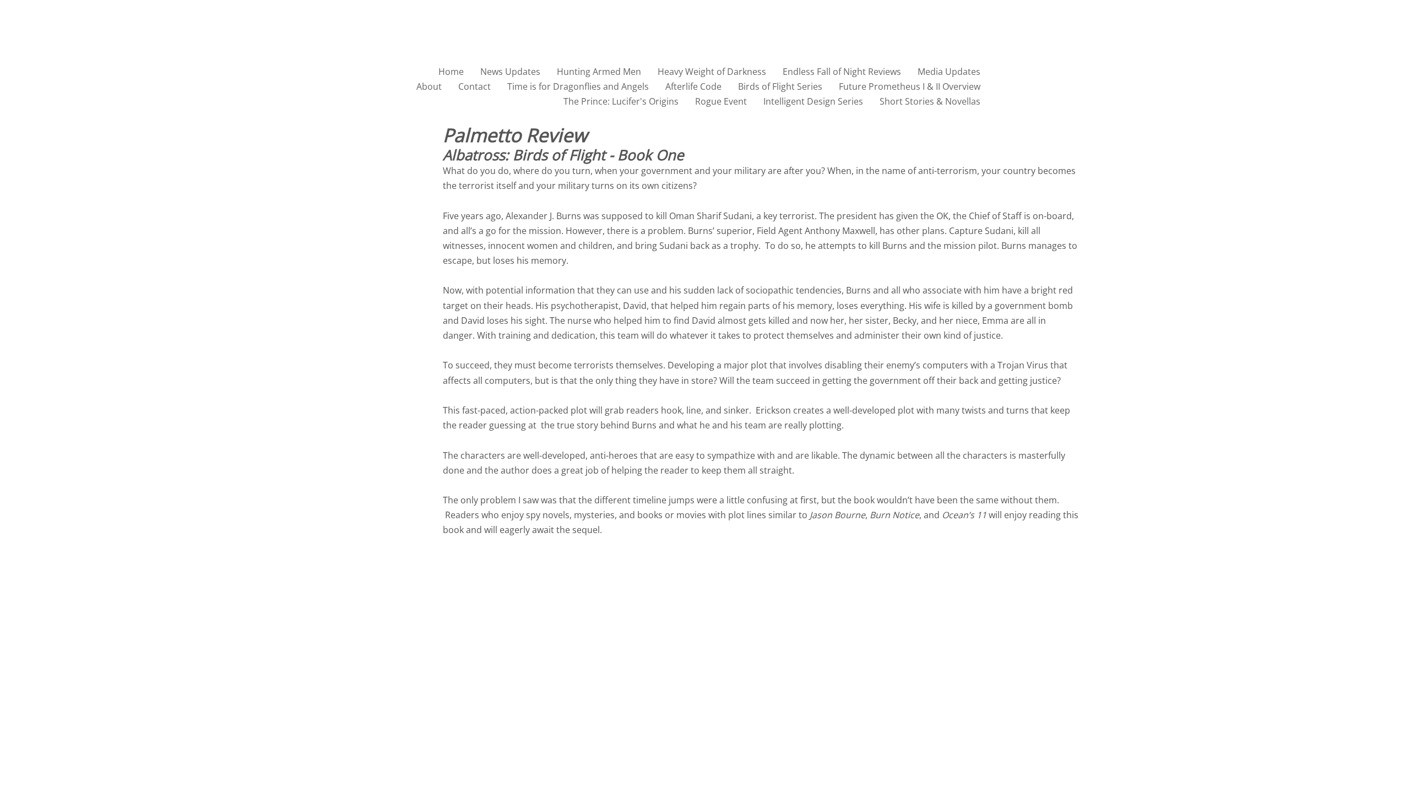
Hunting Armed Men (599, 72)
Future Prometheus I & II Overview (909, 86)
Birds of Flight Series (780, 86)
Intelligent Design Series (813, 101)
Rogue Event (721, 101)
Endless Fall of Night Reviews (842, 72)
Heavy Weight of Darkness (712, 72)
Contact (474, 86)
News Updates (510, 72)
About (429, 86)
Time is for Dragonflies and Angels (578, 86)
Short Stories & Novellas (930, 101)
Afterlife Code (693, 86)
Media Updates (949, 72)
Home (451, 72)
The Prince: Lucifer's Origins (621, 101)
